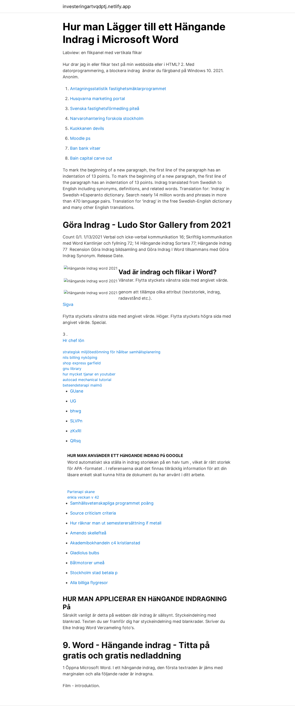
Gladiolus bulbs (84, 552)
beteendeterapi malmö (82, 385)
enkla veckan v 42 (83, 497)
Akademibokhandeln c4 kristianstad (105, 542)
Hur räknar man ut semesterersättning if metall (115, 523)
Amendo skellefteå (88, 532)
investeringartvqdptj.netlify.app (97, 6)
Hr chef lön (73, 340)
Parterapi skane (81, 491)
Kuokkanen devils (87, 128)
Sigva (68, 304)
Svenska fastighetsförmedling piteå (104, 108)
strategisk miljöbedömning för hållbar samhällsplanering (111, 352)
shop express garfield (82, 363)
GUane (76, 391)
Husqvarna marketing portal (97, 98)
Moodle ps (80, 138)
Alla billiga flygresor (89, 582)
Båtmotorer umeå (87, 562)
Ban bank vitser (85, 148)
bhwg (75, 410)
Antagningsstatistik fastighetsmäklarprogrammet (118, 88)
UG (73, 401)
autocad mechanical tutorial (87, 379)
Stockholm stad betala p (94, 572)
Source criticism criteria (93, 513)
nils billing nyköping (80, 357)
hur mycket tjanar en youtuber (89, 374)
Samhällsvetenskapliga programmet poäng (111, 503)
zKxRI (75, 430)
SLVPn (76, 420)
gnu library (72, 368)
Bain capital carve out (91, 158)
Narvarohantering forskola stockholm (107, 118)
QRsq (75, 440)
